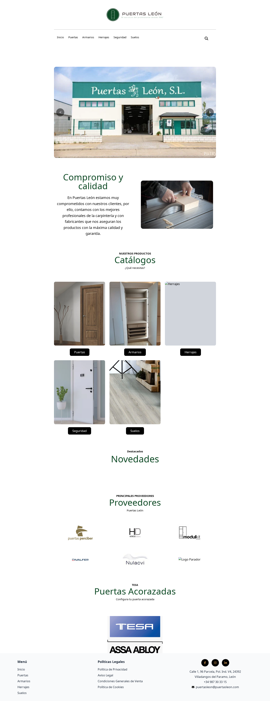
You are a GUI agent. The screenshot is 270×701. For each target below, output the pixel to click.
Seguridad (120, 37)
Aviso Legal (105, 675)
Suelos (135, 37)
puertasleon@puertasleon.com (217, 687)
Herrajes (103, 37)
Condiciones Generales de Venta (120, 681)
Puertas (73, 37)
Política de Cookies (111, 687)
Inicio (60, 37)
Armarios (88, 37)
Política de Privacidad (112, 669)
